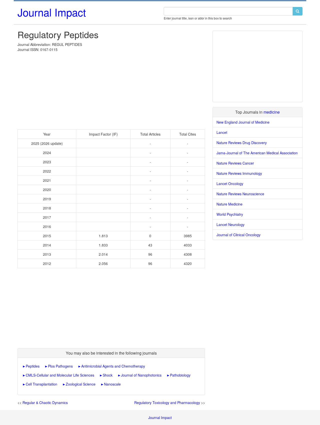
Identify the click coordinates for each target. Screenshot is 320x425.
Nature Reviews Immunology (239, 173)
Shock (107, 375)
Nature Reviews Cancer (235, 163)
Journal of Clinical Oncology (238, 234)
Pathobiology (180, 375)
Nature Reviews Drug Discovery (241, 142)
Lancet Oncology (229, 183)
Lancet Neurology (230, 224)
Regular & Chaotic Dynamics (45, 402)
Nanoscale (112, 384)
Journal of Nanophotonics (141, 375)
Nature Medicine (229, 204)
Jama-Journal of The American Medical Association (257, 152)
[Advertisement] (111, 89)
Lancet (221, 132)
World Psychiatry (229, 214)
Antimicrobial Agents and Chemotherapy (113, 366)
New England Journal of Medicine (243, 122)
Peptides (33, 366)
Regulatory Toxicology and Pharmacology (167, 402)
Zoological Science (81, 384)
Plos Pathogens (60, 366)
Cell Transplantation (41, 384)
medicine (272, 112)
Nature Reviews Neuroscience (240, 193)
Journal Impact (52, 11)
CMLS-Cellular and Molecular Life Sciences (60, 375)
